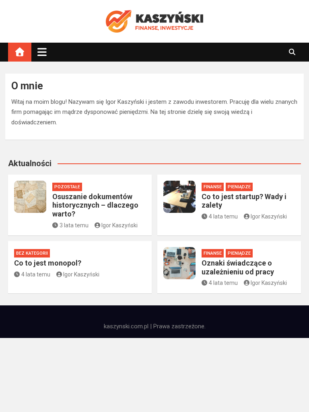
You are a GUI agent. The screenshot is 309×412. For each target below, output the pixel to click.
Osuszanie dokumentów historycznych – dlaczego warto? (95, 205)
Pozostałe (67, 187)
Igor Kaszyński (119, 225)
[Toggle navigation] (42, 52)
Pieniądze (239, 187)
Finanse (213, 187)
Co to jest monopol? (47, 263)
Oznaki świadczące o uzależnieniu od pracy (238, 267)
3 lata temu (74, 225)
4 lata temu (223, 216)
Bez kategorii (32, 253)
